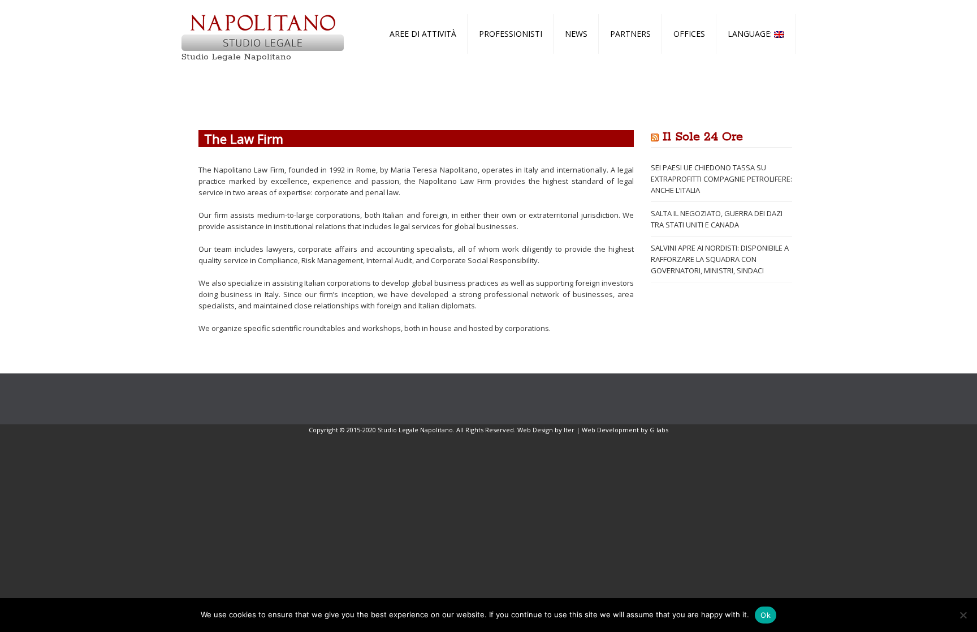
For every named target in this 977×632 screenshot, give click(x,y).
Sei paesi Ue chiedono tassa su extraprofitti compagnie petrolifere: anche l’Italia (721, 178)
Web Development (610, 429)
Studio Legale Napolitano (236, 57)
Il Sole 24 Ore (703, 137)
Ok (765, 615)
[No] (963, 615)
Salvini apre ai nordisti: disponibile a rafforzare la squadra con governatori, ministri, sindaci (720, 259)
